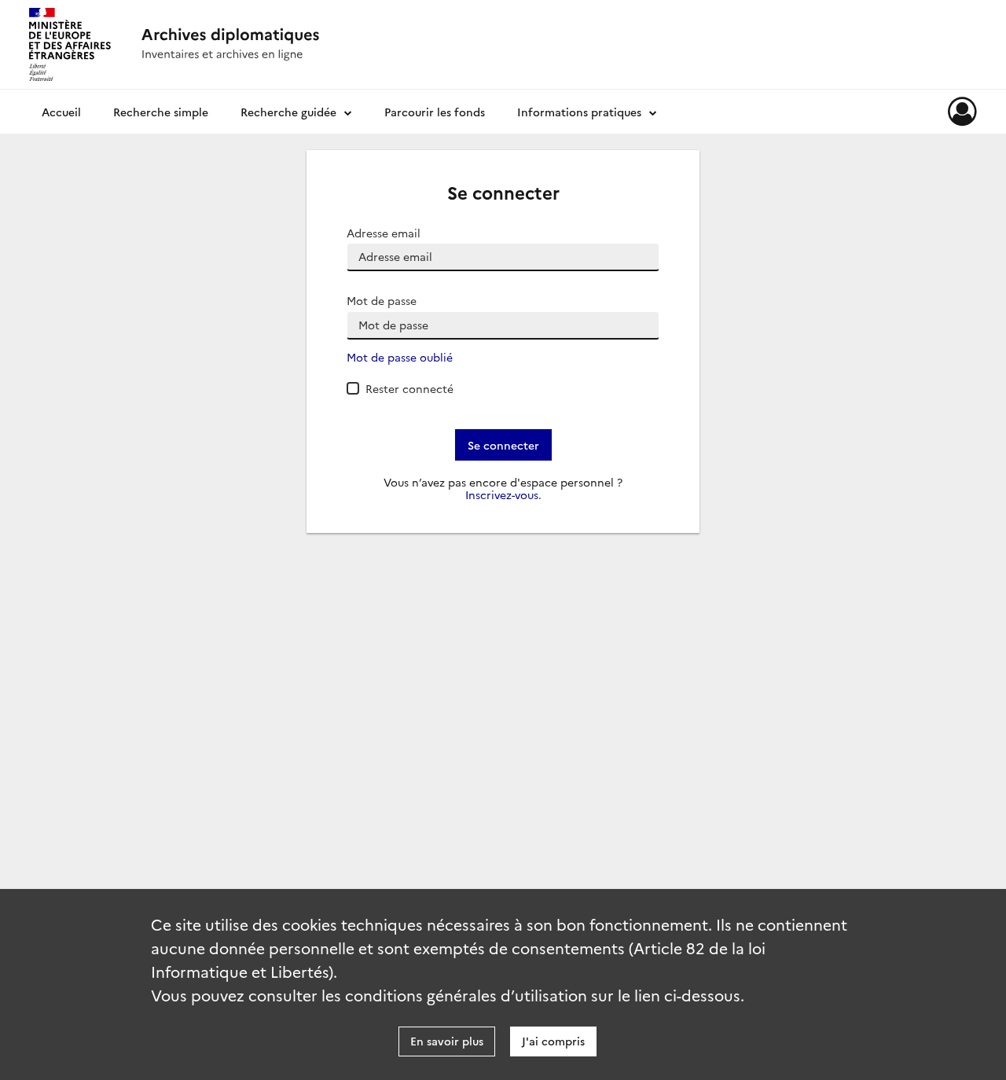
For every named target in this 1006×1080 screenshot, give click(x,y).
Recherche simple (160, 111)
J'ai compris (553, 1041)
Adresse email (383, 233)
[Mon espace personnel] (962, 112)
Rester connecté (409, 388)
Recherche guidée (288, 111)
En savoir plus (446, 1041)
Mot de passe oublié (400, 357)
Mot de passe (382, 301)
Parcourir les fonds (434, 111)
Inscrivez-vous (501, 495)
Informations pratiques (579, 111)
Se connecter (503, 445)
